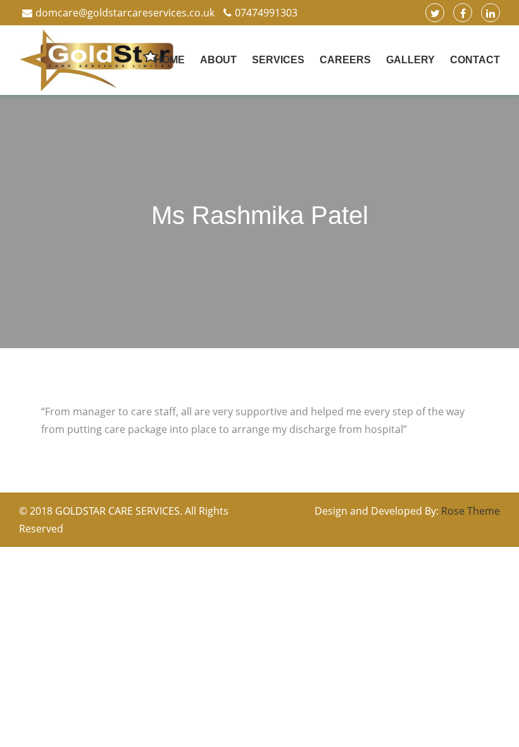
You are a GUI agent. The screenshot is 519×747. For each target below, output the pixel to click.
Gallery (410, 59)
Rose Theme (470, 511)
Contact (475, 59)
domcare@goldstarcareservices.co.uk (125, 13)
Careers (345, 59)
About (218, 59)
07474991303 (266, 13)
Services (278, 59)
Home (169, 59)
